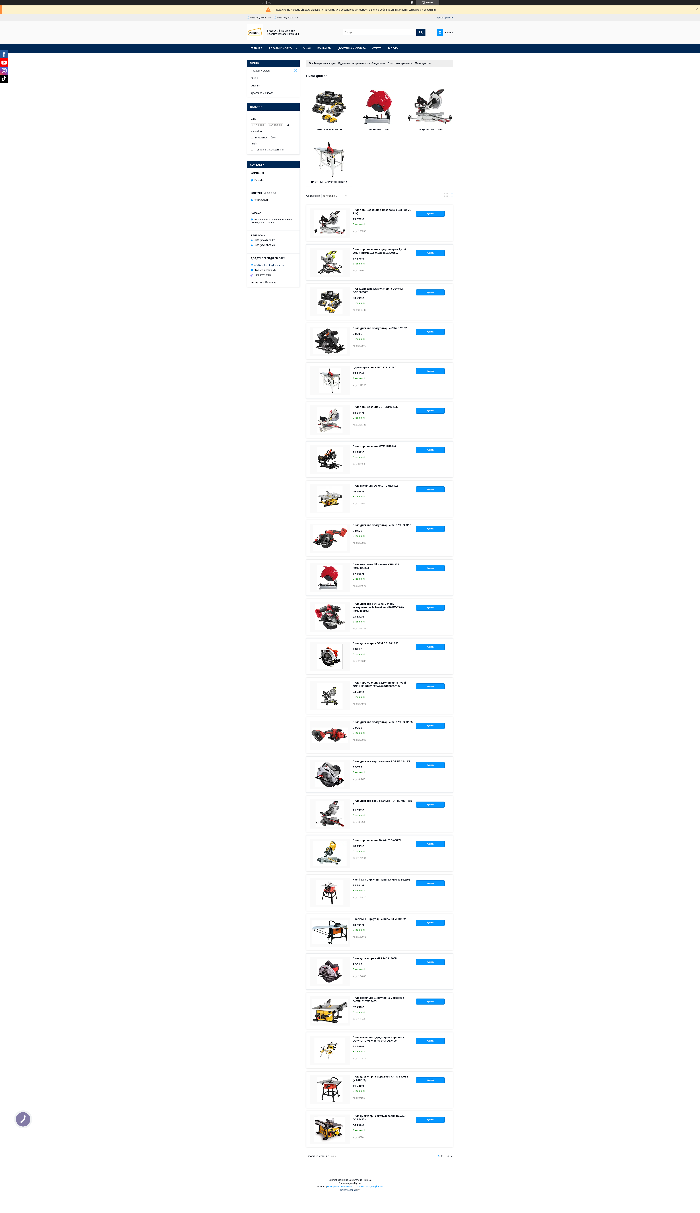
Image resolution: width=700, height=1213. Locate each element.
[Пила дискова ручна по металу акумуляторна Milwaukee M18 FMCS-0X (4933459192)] (330, 617)
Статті (377, 48)
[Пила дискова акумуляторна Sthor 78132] (330, 341)
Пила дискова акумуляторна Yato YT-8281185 (383, 722)
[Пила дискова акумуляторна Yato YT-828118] (330, 538)
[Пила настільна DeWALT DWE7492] (330, 498)
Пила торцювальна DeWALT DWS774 (377, 840)
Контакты (324, 48)
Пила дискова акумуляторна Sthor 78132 (380, 328)
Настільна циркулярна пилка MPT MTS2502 (381, 879)
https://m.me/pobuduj (265, 270)
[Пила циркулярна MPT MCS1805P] (330, 971)
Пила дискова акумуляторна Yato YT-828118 (382, 525)
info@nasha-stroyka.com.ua (269, 265)
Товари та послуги (325, 63)
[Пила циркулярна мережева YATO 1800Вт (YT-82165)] (330, 1089)
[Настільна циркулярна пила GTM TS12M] (330, 932)
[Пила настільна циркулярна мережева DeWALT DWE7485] (330, 1011)
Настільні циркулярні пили (329, 182)
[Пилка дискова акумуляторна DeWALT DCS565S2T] (330, 301)
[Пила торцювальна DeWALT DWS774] (330, 853)
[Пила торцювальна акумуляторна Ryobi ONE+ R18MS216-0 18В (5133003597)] (330, 262)
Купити (430, 213)
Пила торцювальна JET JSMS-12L (375, 406)
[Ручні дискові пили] (329, 107)
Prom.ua (367, 1180)
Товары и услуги (281, 48)
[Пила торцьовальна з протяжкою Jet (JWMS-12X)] (330, 223)
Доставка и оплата (352, 48)
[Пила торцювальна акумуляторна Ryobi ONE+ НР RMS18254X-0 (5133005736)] (330, 695)
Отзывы (255, 85)
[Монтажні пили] (379, 107)
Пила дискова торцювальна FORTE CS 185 (381, 761)
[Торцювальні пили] (430, 107)
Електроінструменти (400, 63)
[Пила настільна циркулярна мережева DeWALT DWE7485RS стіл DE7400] (330, 1050)
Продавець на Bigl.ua (350, 1183)
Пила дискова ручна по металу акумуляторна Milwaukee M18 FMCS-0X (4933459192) (378, 607)
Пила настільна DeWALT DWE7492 (375, 485)
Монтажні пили (379, 129)
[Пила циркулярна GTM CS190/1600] (330, 656)
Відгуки (393, 48)
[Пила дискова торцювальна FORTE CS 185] (330, 774)
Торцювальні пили (430, 129)
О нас (307, 48)
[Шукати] (420, 32)
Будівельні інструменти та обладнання (361, 63)
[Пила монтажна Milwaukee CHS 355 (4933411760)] (330, 577)
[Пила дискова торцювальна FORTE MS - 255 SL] (330, 814)
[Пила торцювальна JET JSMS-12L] (330, 420)
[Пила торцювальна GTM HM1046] (330, 459)
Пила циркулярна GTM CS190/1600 (375, 643)
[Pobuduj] (255, 38)
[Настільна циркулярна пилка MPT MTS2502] (330, 892)
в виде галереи (446, 195)
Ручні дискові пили (329, 129)
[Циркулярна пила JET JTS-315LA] (330, 380)
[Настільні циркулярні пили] (329, 159)
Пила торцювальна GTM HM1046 (374, 446)
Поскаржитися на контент (340, 1186)
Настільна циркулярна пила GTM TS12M (379, 919)
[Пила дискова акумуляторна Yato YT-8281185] (330, 735)
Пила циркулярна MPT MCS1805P (375, 958)
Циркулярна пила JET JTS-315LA (374, 367)
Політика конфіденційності (369, 1186)
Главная (256, 48)
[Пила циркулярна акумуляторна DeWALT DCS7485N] (330, 1129)
